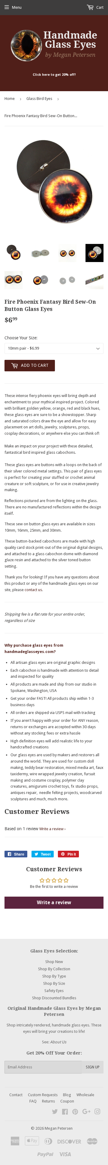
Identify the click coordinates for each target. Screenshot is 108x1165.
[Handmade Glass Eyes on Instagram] (97, 1112)
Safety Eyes (54, 990)
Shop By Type (54, 976)
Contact (15, 1095)
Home (9, 98)
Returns (48, 1101)
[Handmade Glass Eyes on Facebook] (65, 1112)
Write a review (51, 829)
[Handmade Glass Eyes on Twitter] (55, 1112)
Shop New (54, 961)
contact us (33, 589)
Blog (67, 1095)
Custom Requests (43, 1095)
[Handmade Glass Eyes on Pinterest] (75, 1112)
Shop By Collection (54, 969)
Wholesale (85, 1095)
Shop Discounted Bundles (54, 998)
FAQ (33, 1101)
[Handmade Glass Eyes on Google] (86, 1112)
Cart (99, 7)
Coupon (67, 1101)
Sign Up (93, 1067)
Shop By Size (54, 983)
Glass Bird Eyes (39, 98)
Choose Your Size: (21, 337)
